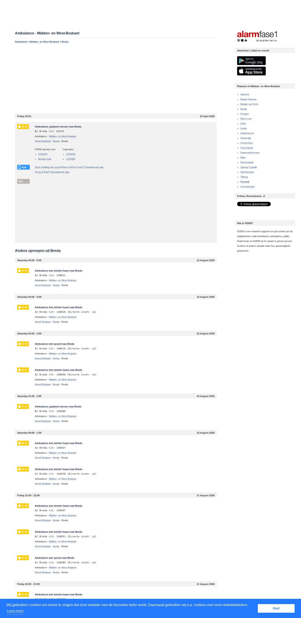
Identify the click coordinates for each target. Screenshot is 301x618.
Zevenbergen (247, 186)
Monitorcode (44, 159)
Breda (65, 41)
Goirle (243, 128)
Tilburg (244, 177)
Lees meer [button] (15, 611)
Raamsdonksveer (250, 152)
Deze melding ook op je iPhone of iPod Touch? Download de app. (69, 167)
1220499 (70, 159)
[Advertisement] (116, 78)
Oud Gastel (246, 147)
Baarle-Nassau (248, 99)
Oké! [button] (276, 608)
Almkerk (244, 94)
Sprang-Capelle (248, 167)
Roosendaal (246, 162)
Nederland (21, 41)
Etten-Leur (246, 118)
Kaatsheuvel (247, 133)
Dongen (244, 113)
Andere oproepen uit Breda (38, 251)
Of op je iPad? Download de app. (52, 172)
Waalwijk (245, 181)
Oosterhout (246, 143)
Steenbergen (247, 172)
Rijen (243, 157)
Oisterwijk (245, 138)
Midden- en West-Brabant (44, 41)
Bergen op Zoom (249, 104)
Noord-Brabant (43, 141)
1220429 (42, 154)
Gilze (243, 123)
